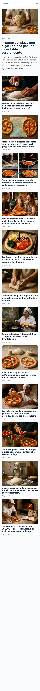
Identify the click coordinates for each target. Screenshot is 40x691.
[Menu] (37, 3)
